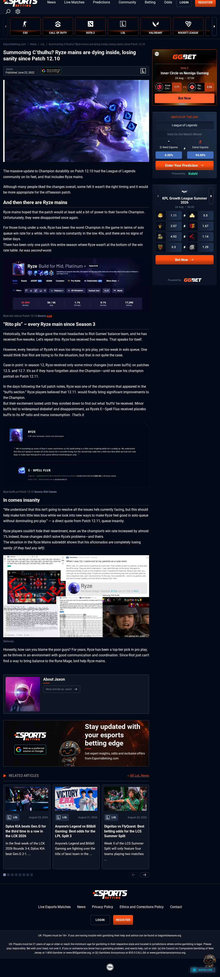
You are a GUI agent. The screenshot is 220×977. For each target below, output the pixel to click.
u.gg (49, 315)
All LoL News (139, 775)
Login (100, 920)
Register (123, 920)
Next (214, 26)
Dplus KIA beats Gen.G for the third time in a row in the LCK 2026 (26, 831)
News (33, 44)
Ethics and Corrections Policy (142, 907)
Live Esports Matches (54, 907)
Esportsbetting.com (14, 44)
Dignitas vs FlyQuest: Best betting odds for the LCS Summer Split (124, 831)
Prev (5, 26)
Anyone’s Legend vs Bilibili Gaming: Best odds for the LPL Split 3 (75, 831)
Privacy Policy (102, 907)
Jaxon (9, 69)
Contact (176, 907)
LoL (43, 44)
